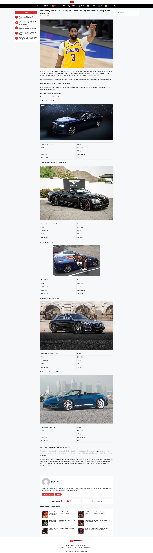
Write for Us (87, 548)
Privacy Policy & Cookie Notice (71, 548)
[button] (115, 6)
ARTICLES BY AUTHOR (48, 494)
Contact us (82, 545)
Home (39, 6)
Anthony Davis (44, 71)
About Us (74, 545)
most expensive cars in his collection (67, 97)
